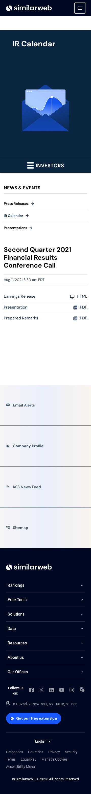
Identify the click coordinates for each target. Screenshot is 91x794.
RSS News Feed (23, 487)
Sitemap (17, 527)
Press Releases (16, 203)
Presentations (15, 228)
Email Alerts (20, 405)
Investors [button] (49, 165)
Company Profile (24, 446)
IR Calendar (13, 215)
